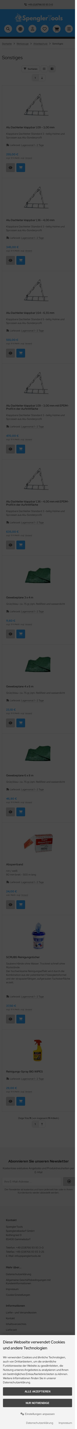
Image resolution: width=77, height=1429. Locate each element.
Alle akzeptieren (37, 1391)
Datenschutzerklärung (39, 1423)
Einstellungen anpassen (39, 1413)
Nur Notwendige (37, 1403)
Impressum (65, 1423)
